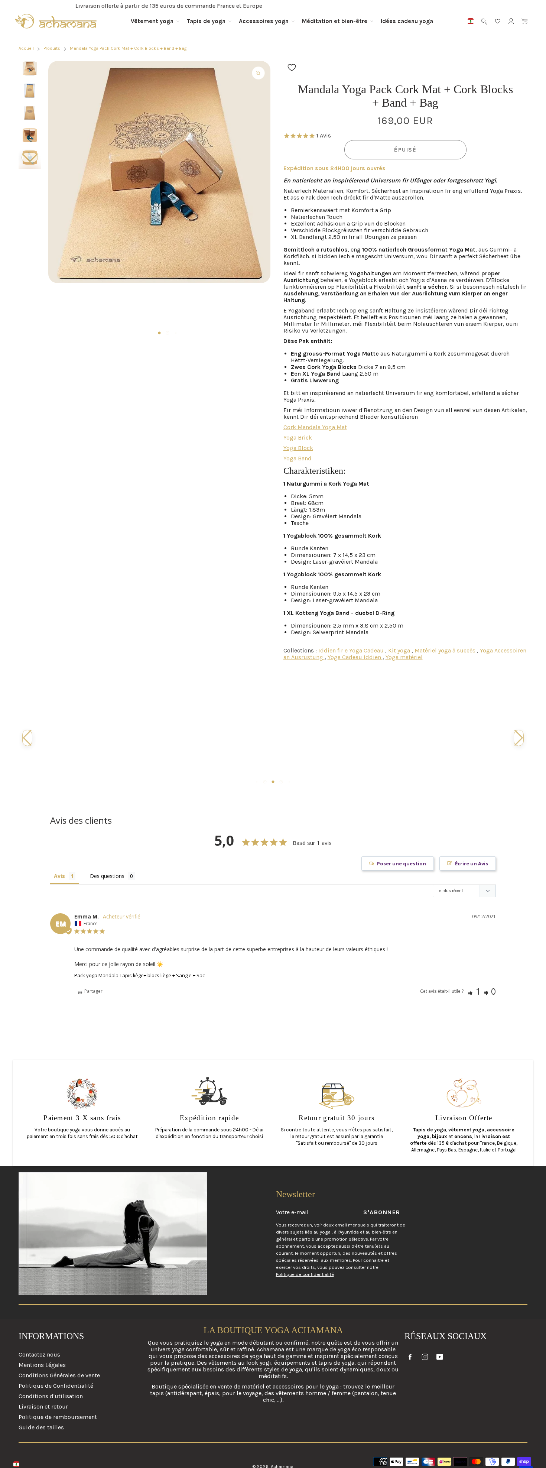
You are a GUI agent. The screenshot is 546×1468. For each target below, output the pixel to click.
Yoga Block (298, 447)
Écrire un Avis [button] (471, 863)
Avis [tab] (59, 875)
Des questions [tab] (107, 875)
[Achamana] (56, 21)
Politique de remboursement (58, 1416)
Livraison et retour (43, 1406)
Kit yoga (400, 650)
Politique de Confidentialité (56, 1385)
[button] (30, 158)
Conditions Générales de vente (59, 1375)
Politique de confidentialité (305, 1274)
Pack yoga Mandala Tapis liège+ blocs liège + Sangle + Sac (139, 975)
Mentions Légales (42, 1364)
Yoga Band (297, 458)
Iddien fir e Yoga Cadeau (351, 650)
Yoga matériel (404, 657)
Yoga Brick (297, 437)
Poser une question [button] (401, 863)
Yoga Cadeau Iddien (355, 657)
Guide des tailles (41, 1427)
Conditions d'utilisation (51, 1396)
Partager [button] (93, 991)
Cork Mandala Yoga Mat (315, 427)
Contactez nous (39, 1354)
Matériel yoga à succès (446, 650)
